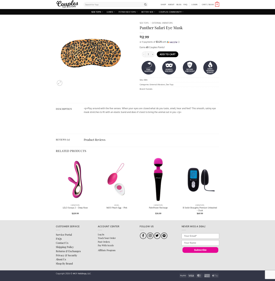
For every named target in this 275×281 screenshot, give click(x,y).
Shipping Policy (65, 247)
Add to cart (168, 54)
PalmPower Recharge (158, 208)
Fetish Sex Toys (127, 11)
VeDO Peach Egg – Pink (116, 208)
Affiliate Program (106, 250)
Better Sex (147, 11)
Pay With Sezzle (106, 245)
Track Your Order (107, 237)
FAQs (59, 238)
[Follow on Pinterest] (164, 236)
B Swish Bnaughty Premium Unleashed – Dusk (200, 209)
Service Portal (64, 234)
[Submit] (145, 4)
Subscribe (200, 250)
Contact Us (62, 243)
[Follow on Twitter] (157, 236)
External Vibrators (162, 23)
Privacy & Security (66, 255)
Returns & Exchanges (68, 251)
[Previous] (56, 188)
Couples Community (170, 11)
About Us (61, 259)
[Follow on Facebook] (143, 236)
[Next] (219, 188)
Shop (163, 4)
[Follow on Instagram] (150, 236)
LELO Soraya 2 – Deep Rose (75, 208)
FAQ (185, 4)
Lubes (110, 11)
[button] (194, 4)
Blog (178, 4)
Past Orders (104, 241)
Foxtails (149, 89)
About (171, 4)
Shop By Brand (64, 263)
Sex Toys (96, 11)
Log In (101, 234)
